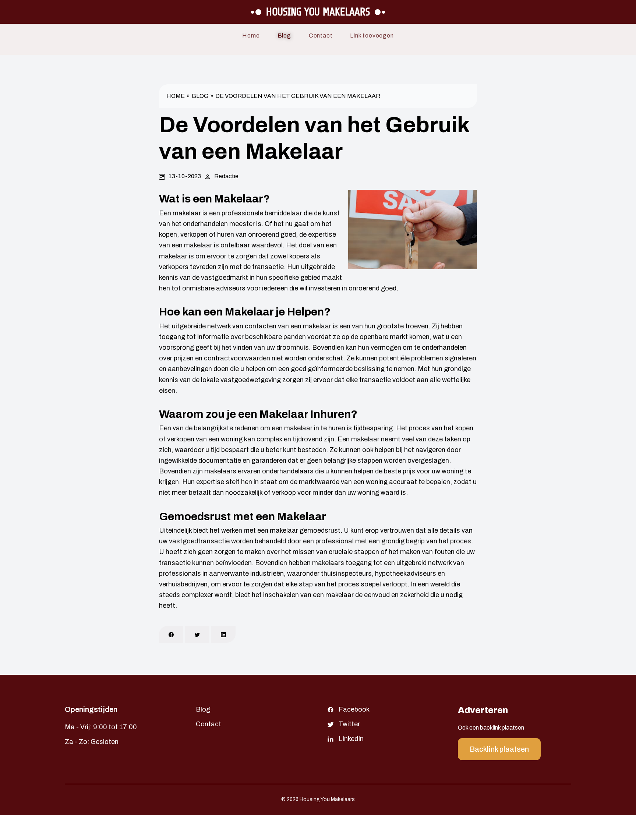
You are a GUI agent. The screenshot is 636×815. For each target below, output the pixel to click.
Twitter (349, 724)
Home (250, 35)
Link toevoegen (371, 35)
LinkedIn (351, 738)
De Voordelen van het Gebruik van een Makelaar (297, 96)
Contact (321, 35)
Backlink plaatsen (499, 749)
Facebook (354, 709)
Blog (284, 35)
